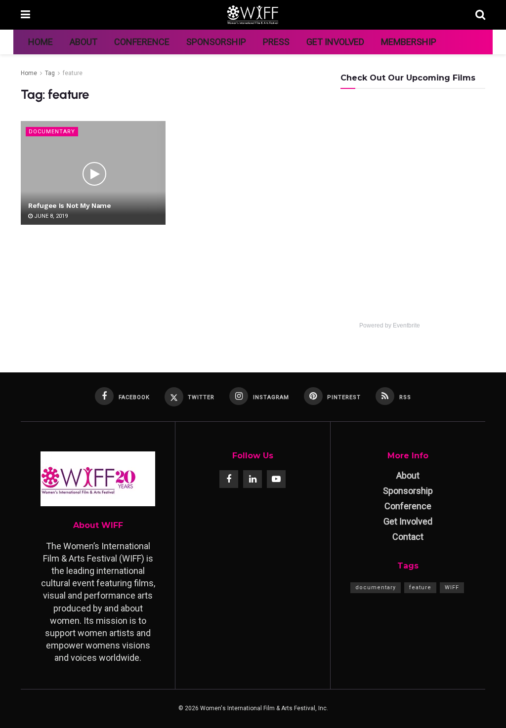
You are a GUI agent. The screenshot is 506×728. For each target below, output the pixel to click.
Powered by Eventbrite (389, 325)
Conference (141, 42)
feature (73, 73)
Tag (50, 73)
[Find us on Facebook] (228, 479)
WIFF (452, 587)
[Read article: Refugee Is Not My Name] (93, 173)
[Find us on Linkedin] (252, 479)
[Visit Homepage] (253, 15)
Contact (407, 536)
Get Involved (335, 42)
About (83, 42)
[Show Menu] (25, 15)
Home (40, 42)
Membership (408, 42)
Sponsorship (216, 42)
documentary (375, 587)
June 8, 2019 (50, 216)
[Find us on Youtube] (276, 479)
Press (276, 42)
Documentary (52, 131)
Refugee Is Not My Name (69, 205)
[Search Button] (480, 15)
